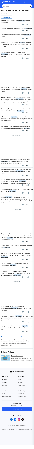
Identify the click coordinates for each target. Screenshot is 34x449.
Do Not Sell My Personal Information (17, 425)
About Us (20, 379)
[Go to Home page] (8, 2)
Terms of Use (21, 393)
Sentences (6, 17)
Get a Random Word (17, 409)
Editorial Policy (21, 388)
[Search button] (30, 6)
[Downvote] (28, 24)
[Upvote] (23, 24)
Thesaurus (4, 382)
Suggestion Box (22, 396)
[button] (25, 2)
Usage (3, 393)
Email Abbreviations (17, 356)
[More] (32, 24)
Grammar (4, 388)
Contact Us (20, 382)
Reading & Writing (6, 396)
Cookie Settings (22, 391)
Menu (30, 2)
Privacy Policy (21, 385)
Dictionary (4, 379)
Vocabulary (4, 391)
